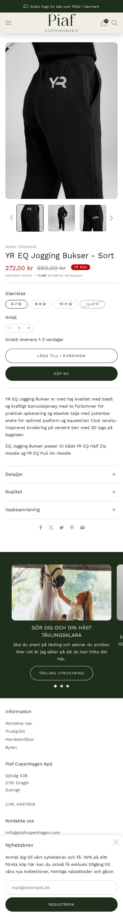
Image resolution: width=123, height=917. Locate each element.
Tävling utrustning (61, 673)
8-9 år (40, 304)
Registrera (61, 904)
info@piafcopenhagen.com (32, 832)
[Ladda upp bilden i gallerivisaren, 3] (93, 218)
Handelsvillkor (19, 739)
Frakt (42, 275)
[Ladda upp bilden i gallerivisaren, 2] (61, 218)
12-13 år (92, 304)
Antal (11, 317)
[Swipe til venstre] (12, 218)
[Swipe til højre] (110, 218)
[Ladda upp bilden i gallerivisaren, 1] (30, 218)
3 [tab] (67, 686)
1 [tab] (55, 686)
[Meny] (8, 23)
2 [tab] (61, 686)
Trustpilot (15, 731)
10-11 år (66, 304)
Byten (11, 747)
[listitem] (61, 6)
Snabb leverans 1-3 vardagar (34, 339)
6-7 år (16, 304)
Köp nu (61, 374)
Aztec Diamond (20, 246)
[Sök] (115, 23)
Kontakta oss (18, 723)
